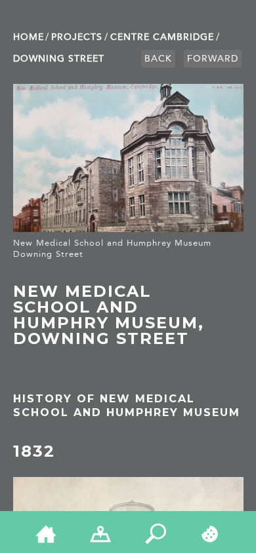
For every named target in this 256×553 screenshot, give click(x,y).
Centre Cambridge (162, 37)
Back (158, 58)
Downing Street (58, 58)
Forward (212, 58)
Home (28, 37)
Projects (76, 37)
